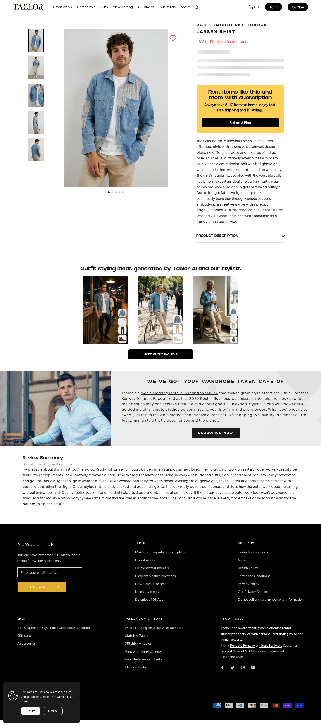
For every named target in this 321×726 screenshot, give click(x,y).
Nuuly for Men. (270, 645)
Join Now (298, 7)
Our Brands (146, 7)
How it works (145, 560)
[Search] (197, 7)
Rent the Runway (242, 645)
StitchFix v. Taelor (138, 643)
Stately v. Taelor (137, 635)
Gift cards (25, 635)
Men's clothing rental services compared (155, 627)
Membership (86, 7)
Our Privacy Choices (253, 591)
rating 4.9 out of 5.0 (235, 651)
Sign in (273, 7)
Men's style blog (147, 591)
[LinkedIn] (253, 667)
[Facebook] (222, 667)
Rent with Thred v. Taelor (143, 651)
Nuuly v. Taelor (136, 667)
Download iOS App (149, 599)
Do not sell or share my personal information (271, 599)
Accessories (26, 643)
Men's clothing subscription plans (160, 552)
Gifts (104, 7)
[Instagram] (243, 667)
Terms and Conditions (254, 576)
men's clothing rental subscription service (179, 393)
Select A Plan (240, 122)
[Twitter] (232, 667)
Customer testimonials (152, 568)
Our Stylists (167, 7)
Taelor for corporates (254, 552)
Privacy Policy (248, 583)
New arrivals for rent (150, 583)
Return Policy (248, 568)
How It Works (62, 7)
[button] (173, 38)
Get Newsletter (41, 587)
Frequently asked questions (155, 576)
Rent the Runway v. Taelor (144, 659)
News (242, 560)
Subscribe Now (215, 433)
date (235, 187)
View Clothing (123, 7)
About (185, 7)
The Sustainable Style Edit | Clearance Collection (53, 627)
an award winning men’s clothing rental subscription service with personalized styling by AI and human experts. (262, 633)
